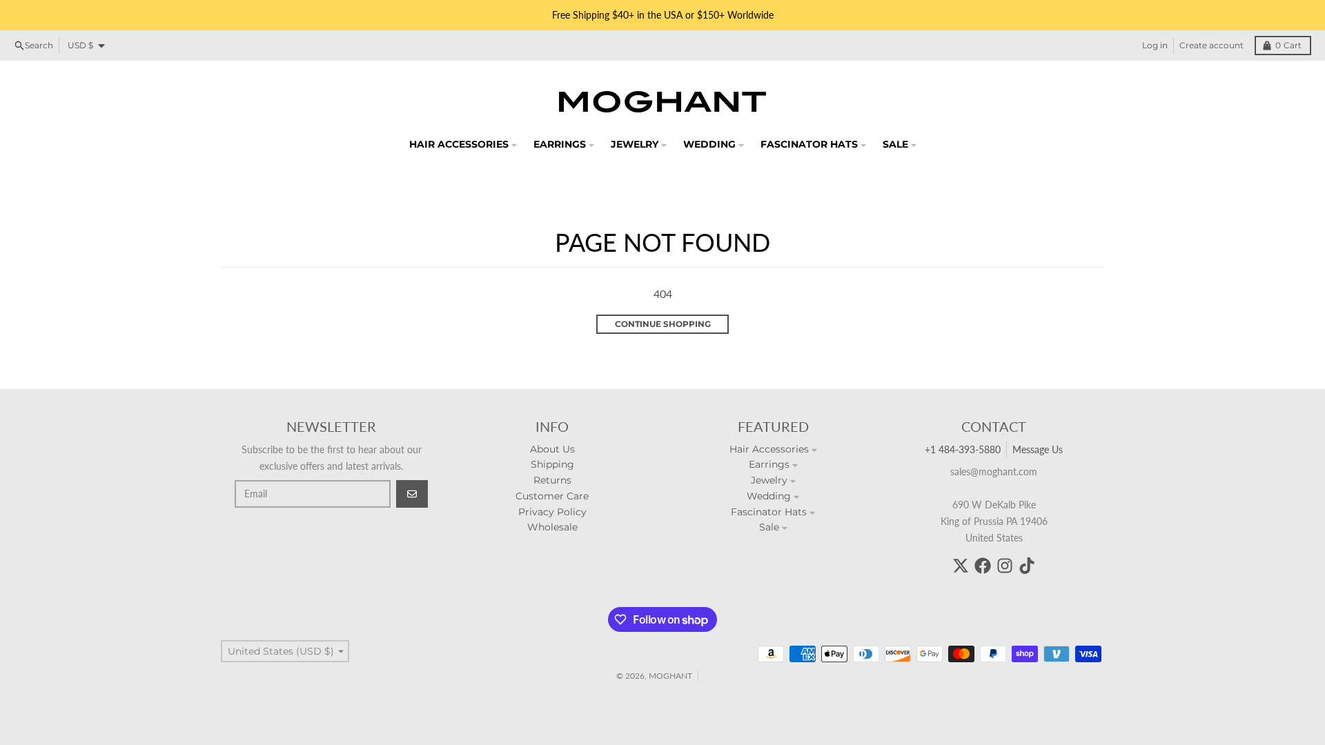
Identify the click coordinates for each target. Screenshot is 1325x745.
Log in (1155, 45)
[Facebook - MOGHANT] (982, 565)
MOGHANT (670, 675)
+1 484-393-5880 (963, 449)
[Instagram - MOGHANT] (1005, 565)
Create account (1211, 45)
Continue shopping (663, 324)
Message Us (1037, 449)
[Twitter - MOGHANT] (960, 565)
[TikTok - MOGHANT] (1027, 565)
